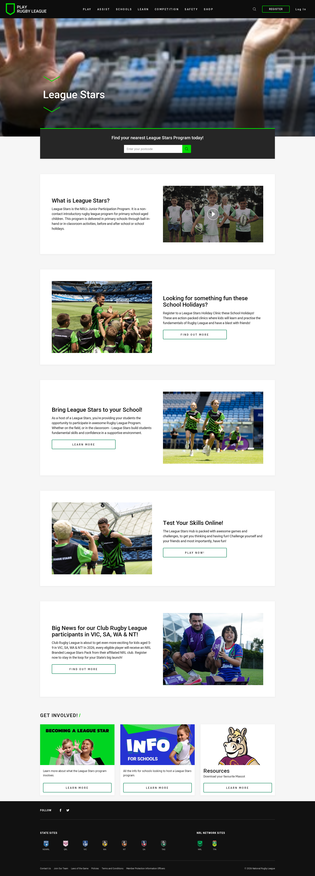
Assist (103, 9)
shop (208, 9)
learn (143, 9)
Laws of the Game (79, 868)
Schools (124, 9)
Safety (191, 9)
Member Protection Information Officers (145, 868)
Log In (300, 9)
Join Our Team (61, 868)
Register (276, 9)
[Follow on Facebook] (60, 810)
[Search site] (254, 9)
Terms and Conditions (112, 868)
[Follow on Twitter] (68, 810)
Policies (95, 868)
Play (87, 9)
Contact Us (45, 868)
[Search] (186, 149)
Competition (167, 9)
